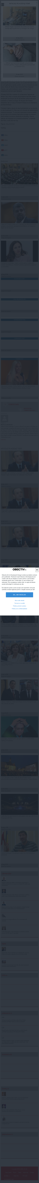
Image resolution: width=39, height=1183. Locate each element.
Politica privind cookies (19, 606)
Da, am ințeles (19, 594)
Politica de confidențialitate (19, 608)
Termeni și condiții (19, 603)
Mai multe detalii (19, 600)
